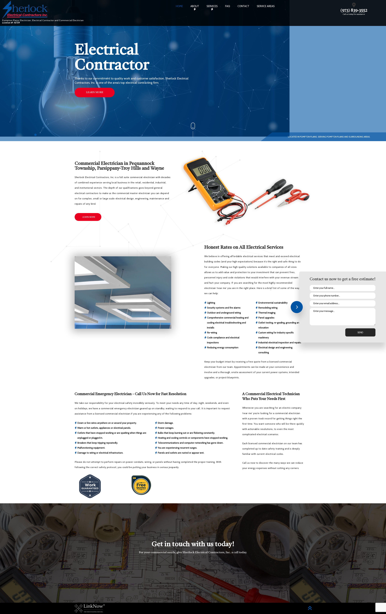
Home (179, 6)
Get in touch (193, 569)
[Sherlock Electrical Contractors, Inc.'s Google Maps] (354, 6)
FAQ (227, 6)
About (194, 6)
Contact (243, 6)
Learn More (94, 92)
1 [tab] (35, 135)
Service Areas (266, 6)
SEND (360, 332)
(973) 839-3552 (353, 10)
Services (212, 6)
